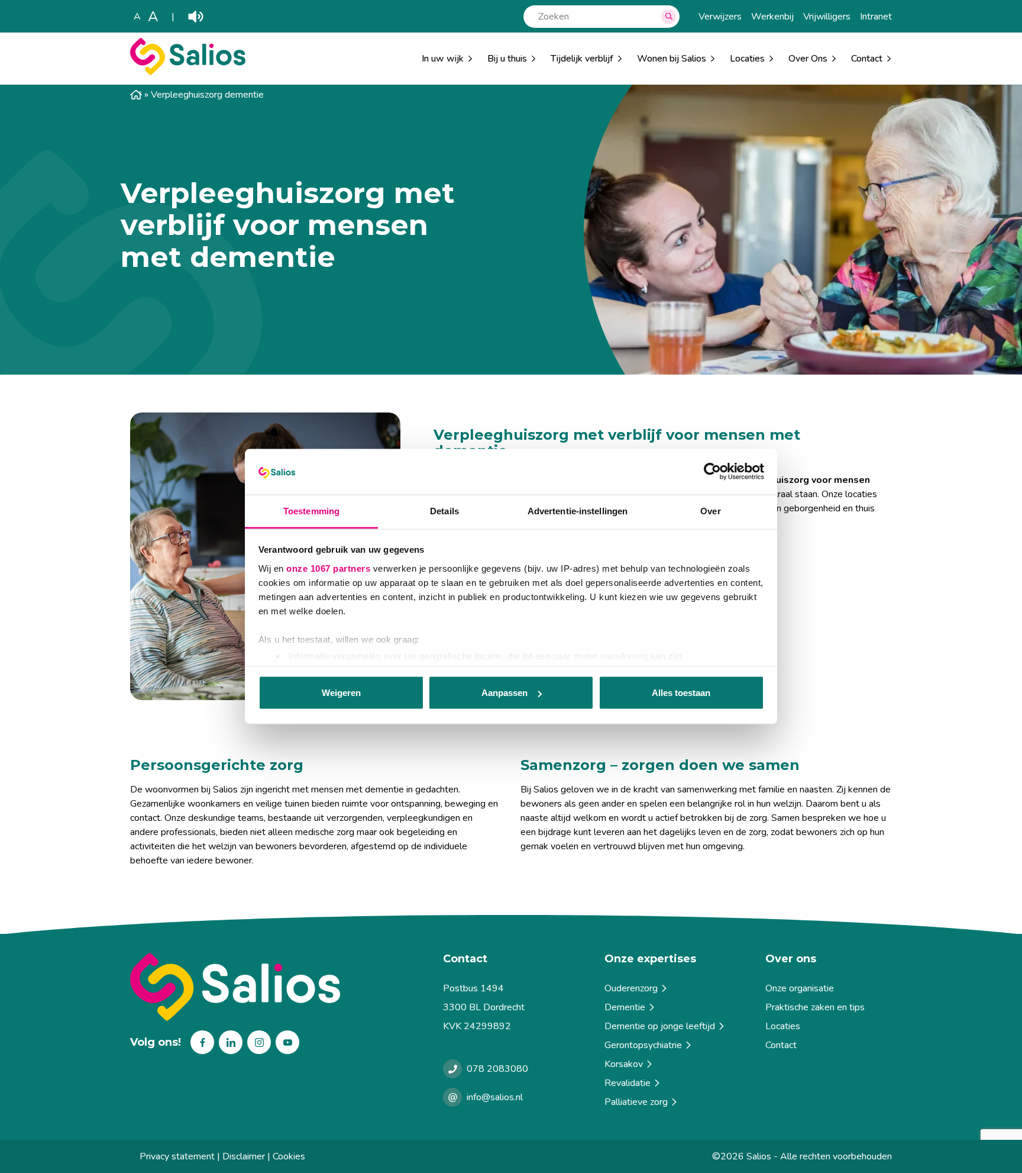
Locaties (747, 58)
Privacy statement (177, 1156)
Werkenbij (772, 16)
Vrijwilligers (826, 16)
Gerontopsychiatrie (643, 1045)
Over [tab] (710, 510)
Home (136, 95)
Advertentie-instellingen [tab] (578, 510)
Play (196, 16)
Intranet (876, 16)
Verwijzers (720, 16)
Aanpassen (504, 693)
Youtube (287, 1042)
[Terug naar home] (282, 987)
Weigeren (341, 693)
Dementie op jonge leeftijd (659, 1026)
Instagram (259, 1042)
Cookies (289, 1156)
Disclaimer (243, 1156)
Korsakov (623, 1064)
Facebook (202, 1042)
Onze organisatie (799, 988)
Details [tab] (444, 510)
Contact (781, 1045)
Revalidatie (627, 1083)
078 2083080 (497, 1068)
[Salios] (187, 72)
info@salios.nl (495, 1097)
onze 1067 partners (328, 568)
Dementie (624, 1007)
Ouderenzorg (631, 988)
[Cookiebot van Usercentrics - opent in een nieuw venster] (712, 472)
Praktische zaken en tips (815, 1007)
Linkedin (230, 1042)
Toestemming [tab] (311, 510)
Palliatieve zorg (636, 1101)
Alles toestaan (681, 693)
